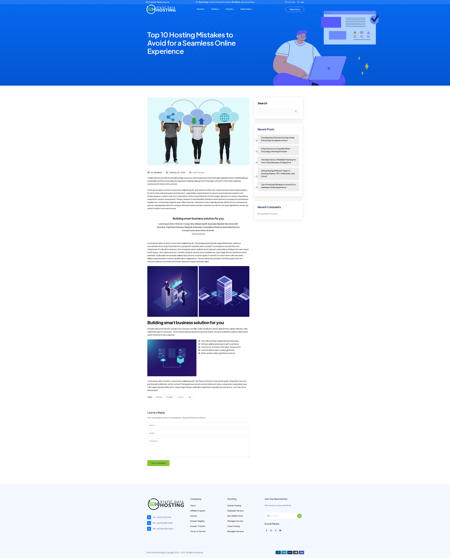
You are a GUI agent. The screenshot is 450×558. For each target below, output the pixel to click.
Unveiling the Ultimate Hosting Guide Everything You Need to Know (277, 139)
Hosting (159, 397)
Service (180, 397)
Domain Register (197, 521)
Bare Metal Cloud (235, 516)
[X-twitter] (276, 530)
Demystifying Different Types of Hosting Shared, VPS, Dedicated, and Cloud (278, 173)
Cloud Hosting (233, 526)
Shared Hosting (234, 505)
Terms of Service (198, 531)
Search (262, 103)
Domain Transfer (197, 526)
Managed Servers (235, 521)
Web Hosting (198, 172)
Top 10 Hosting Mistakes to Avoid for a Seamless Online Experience (278, 186)
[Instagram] (271, 530)
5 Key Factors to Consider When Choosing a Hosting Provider (275, 150)
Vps (189, 397)
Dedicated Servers (235, 511)
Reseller (170, 397)
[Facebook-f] (266, 530)
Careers (193, 516)
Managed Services (235, 531)
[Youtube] (280, 530)
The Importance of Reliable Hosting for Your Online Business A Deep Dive (278, 161)
